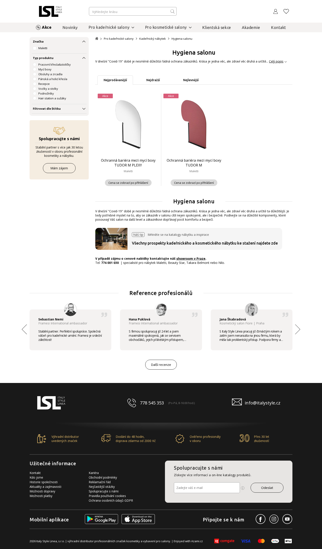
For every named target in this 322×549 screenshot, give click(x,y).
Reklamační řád (100, 482)
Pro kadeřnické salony (119, 38)
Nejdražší (153, 80)
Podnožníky (46, 93)
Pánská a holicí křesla (52, 79)
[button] (298, 329)
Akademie (251, 27)
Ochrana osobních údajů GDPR (111, 500)
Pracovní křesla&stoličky (54, 64)
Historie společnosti (44, 482)
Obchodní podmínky (103, 477)
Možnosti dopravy (42, 491)
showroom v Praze (190, 258)
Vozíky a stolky (48, 88)
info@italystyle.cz (262, 403)
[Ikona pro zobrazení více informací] (242, 488)
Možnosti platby (41, 496)
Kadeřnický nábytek (152, 38)
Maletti (42, 48)
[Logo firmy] (50, 11)
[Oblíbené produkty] (286, 11)
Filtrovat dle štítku (47, 109)
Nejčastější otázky (102, 487)
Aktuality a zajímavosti (45, 487)
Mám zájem (59, 168)
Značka (38, 41)
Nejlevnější (191, 80)
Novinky (70, 27)
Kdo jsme (36, 477)
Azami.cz (197, 541)
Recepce (44, 83)
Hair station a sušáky (52, 98)
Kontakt (278, 27)
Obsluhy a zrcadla (50, 74)
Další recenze (161, 364)
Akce (46, 27)
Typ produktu (43, 58)
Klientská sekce (216, 27)
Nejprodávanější (115, 80)
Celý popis (276, 61)
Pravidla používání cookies (107, 496)
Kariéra (94, 473)
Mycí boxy (44, 69)
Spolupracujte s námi (104, 491)
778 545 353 (152, 403)
